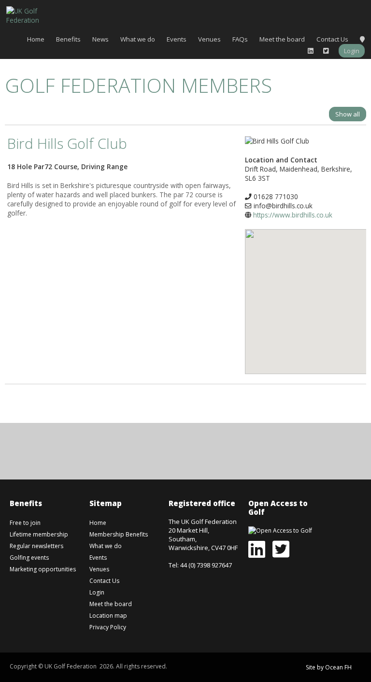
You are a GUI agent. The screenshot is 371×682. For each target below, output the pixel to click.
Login (351, 50)
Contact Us (332, 39)
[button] (317, 294)
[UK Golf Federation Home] (30, 14)
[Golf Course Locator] (362, 39)
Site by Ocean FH (329, 667)
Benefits (68, 39)
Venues (209, 39)
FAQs (240, 39)
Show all (347, 114)
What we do (137, 39)
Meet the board (282, 39)
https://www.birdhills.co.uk (292, 214)
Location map (108, 615)
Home (35, 39)
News (100, 39)
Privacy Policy (107, 627)
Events (176, 39)
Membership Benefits (118, 534)
